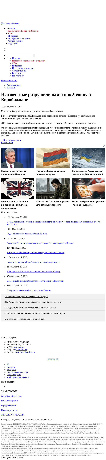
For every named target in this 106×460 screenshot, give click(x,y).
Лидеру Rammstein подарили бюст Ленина (27, 233)
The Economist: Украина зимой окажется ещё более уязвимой (33, 302)
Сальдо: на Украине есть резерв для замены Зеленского (30, 308)
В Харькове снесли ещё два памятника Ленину (29, 290)
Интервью (13, 36)
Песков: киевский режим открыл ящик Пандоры (26, 297)
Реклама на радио (9, 400)
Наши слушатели (9, 410)
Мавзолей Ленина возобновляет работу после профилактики (35, 281)
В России (11, 87)
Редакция (12, 43)
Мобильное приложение (18, 377)
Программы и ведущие (19, 38)
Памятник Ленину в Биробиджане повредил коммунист (33, 262)
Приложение (18, 76)
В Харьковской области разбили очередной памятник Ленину (36, 252)
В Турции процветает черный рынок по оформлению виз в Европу (35, 313)
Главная (5, 80)
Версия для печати (12, 140)
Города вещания (8, 405)
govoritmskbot (18, 347)
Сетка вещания (15, 41)
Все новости (7, 142)
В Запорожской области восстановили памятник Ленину (33, 271)
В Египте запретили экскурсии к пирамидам (25, 319)
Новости (11, 28)
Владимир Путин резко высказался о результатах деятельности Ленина (40, 243)
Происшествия (14, 85)
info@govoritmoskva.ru (24, 352)
